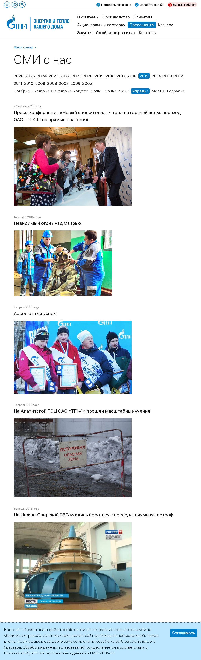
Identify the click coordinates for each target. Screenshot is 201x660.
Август (79, 90)
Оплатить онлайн (152, 4)
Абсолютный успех (35, 313)
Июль (95, 90)
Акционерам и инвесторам (101, 24)
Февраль (174, 90)
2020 (88, 75)
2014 (156, 75)
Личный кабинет (184, 4)
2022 (65, 75)
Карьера (165, 24)
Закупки (84, 32)
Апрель (139, 90)
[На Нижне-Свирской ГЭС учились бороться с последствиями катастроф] (73, 525)
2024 (42, 75)
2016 (131, 75)
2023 (53, 75)
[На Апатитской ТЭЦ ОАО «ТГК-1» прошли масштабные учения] (73, 421)
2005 (87, 83)
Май (123, 90)
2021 (76, 75)
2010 (28, 83)
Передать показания (116, 4)
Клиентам (143, 16)
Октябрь (40, 90)
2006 (75, 83)
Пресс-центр (142, 24)
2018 (110, 75)
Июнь (109, 90)
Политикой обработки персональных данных (45, 653)
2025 (30, 75)
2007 (64, 83)
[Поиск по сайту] (22, 4)
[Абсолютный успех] (73, 323)
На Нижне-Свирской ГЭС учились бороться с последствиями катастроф (93, 515)
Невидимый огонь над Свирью (47, 223)
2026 (18, 75)
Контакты (147, 32)
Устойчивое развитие (115, 32)
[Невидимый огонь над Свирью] (63, 233)
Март (157, 90)
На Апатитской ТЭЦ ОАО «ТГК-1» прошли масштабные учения (82, 411)
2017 (121, 75)
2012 (178, 75)
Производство (116, 16)
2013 (167, 75)
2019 (99, 75)
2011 (18, 83)
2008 (52, 83)
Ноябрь (21, 90)
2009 (40, 83)
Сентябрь (60, 90)
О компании (88, 16)
